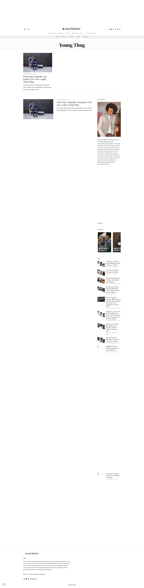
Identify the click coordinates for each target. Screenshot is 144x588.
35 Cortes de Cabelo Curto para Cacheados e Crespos (113, 475)
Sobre (78, 36)
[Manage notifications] (3, 584)
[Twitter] (111, 29)
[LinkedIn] (117, 29)
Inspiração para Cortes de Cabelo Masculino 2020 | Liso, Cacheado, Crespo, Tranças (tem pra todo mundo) (113, 315)
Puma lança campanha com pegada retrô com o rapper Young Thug (34, 79)
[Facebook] (109, 29)
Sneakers (71, 36)
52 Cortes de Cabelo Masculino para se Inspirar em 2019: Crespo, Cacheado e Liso (112, 327)
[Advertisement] (50, 11)
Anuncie (85, 36)
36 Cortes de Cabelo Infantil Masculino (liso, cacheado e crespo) (113, 263)
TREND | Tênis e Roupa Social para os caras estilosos (112, 348)
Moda (63, 36)
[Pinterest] (115, 29)
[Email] (120, 29)
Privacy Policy (72, 584)
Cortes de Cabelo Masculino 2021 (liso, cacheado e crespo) (112, 339)
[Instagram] (113, 29)
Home (57, 36)
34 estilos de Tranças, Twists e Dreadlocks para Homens (113, 280)
